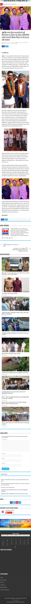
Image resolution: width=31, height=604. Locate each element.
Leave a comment (6, 43)
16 (3, 542)
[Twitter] (14, 502)
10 (7, 540)
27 (20, 543)
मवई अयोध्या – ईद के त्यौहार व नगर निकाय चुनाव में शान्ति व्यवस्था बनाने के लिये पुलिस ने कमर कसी (20, 249)
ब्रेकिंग (27, 42)
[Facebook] (11, 502)
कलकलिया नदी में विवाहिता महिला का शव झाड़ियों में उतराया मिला (15, 372)
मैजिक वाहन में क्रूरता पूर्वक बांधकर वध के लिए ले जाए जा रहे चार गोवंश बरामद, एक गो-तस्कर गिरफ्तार (15, 273)
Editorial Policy (3, 587)
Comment (4, 439)
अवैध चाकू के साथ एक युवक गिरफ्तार (10, 4)
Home (1, 577)
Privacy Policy (3, 580)
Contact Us (2, 584)
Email (3, 458)
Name (3, 453)
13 (20, 540)
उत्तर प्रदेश (24, 42)
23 (3, 543)
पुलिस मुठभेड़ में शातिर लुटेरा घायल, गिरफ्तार (11, 353)
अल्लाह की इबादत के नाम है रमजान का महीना (10, 245)
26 (16, 543)
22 (28, 542)
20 (20, 542)
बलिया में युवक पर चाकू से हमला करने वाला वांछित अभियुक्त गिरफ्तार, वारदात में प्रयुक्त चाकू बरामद (14, 403)
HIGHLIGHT (19, 42)
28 (24, 543)
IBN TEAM (24, 598)
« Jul (15, 546)
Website (3, 463)
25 (11, 543)
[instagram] (20, 502)
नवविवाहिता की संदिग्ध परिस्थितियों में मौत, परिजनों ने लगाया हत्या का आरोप (14, 493)
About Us (2, 582)
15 (28, 540)
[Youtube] (17, 502)
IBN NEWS (5, 42)
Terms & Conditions (4, 589)
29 (28, 543)
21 (24, 542)
